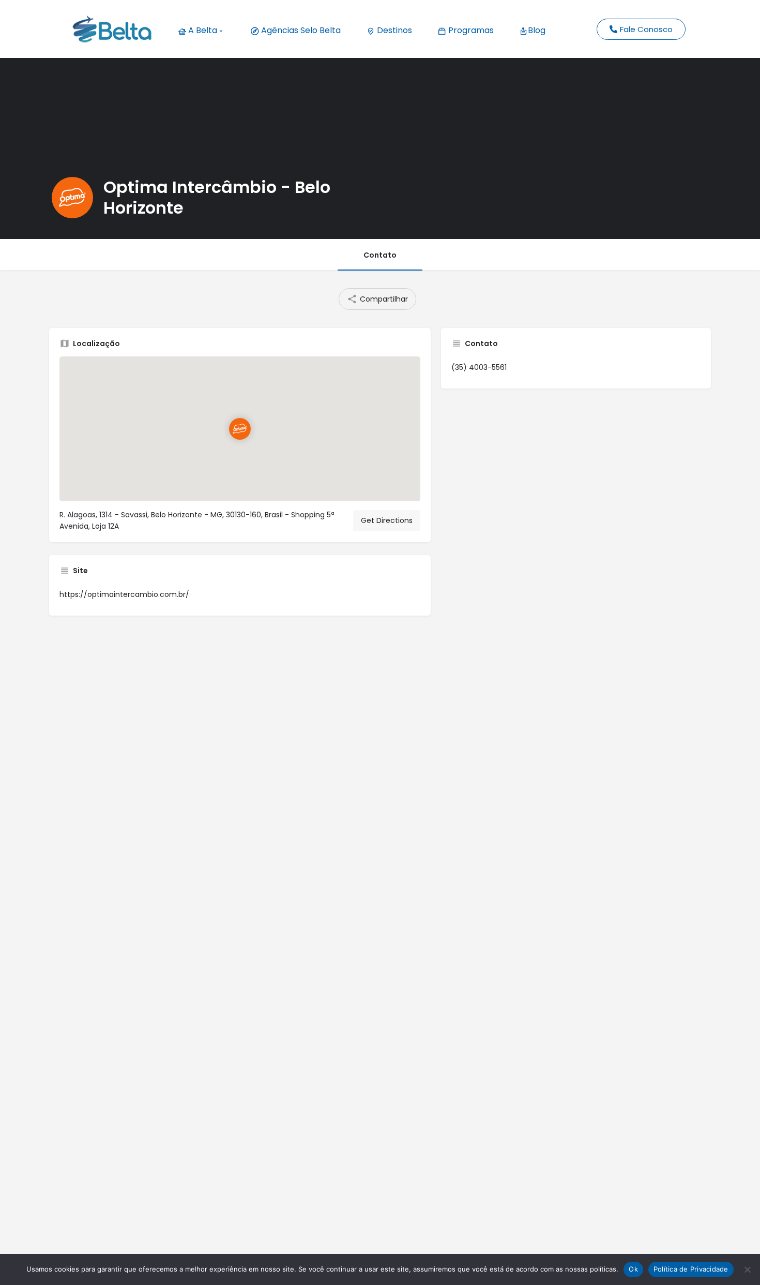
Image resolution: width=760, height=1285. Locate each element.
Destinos (393, 30)
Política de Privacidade (690, 1269)
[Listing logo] (72, 197)
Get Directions (387, 520)
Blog (536, 30)
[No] (747, 1269)
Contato (380, 255)
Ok (633, 1269)
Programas (470, 30)
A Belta (201, 30)
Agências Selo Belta (300, 30)
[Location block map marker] (240, 429)
